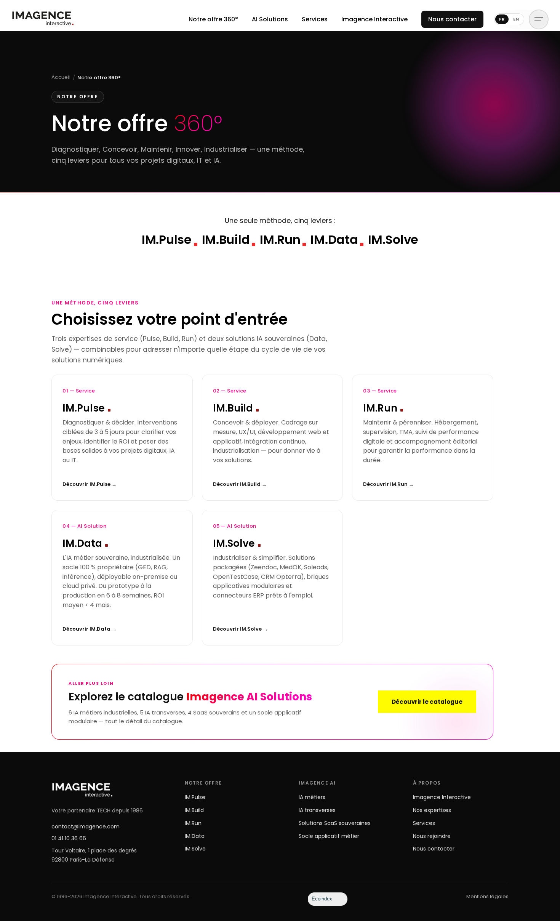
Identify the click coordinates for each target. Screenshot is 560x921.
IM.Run (193, 823)
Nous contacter (452, 19)
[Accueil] (42, 19)
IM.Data (195, 836)
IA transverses (317, 810)
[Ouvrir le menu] (539, 19)
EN (516, 19)
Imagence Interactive (374, 19)
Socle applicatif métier (329, 836)
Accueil (60, 77)
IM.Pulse (195, 797)
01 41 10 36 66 (68, 838)
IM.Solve (195, 848)
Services (315, 19)
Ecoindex (322, 899)
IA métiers (312, 797)
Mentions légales (487, 896)
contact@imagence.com (85, 826)
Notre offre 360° (213, 19)
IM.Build (194, 810)
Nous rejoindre (432, 836)
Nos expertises (432, 810)
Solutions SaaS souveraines (335, 823)
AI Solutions (270, 19)
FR (502, 19)
